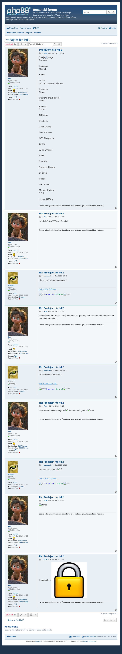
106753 (15, 86)
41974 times (22, 93)
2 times (21, 297)
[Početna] (19, 11)
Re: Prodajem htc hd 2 (51, 213)
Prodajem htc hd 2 (17, 40)
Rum (9, 78)
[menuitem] (25, 28)
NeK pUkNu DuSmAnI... (48, 289)
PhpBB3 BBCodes (89, 641)
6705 (15, 293)
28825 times (23, 95)
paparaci (11, 285)
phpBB (38, 641)
